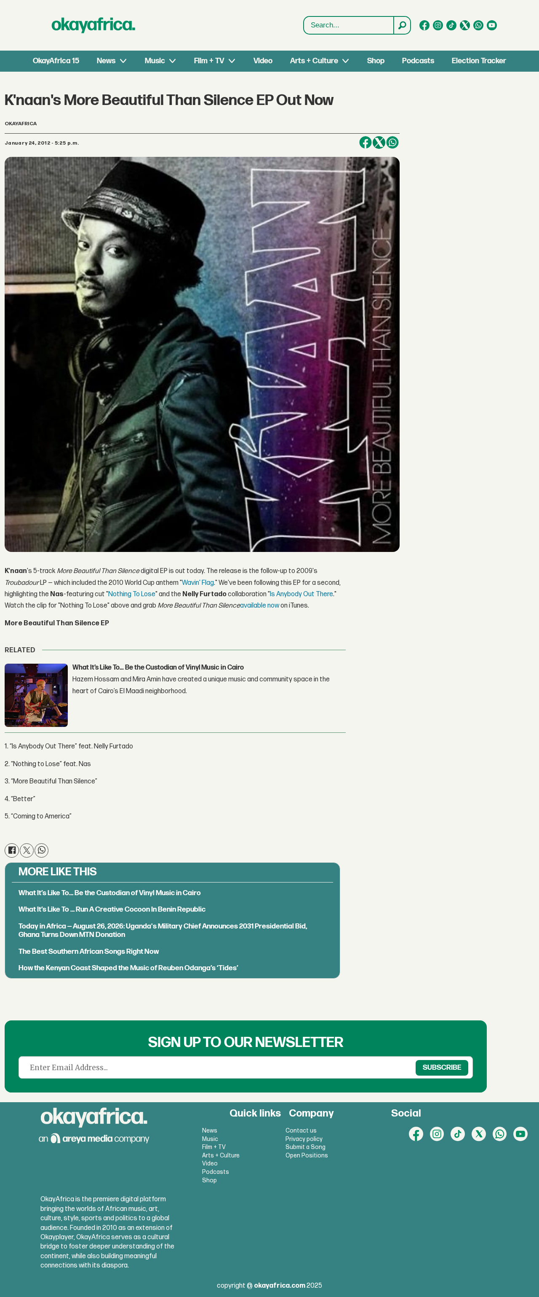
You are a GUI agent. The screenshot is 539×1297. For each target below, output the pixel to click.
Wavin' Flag (198, 583)
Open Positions (307, 1155)
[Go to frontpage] (93, 25)
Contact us (301, 1130)
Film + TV (209, 61)
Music (155, 61)
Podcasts (418, 61)
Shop (375, 61)
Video (262, 61)
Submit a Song (306, 1147)
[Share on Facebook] (365, 142)
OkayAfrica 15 (56, 61)
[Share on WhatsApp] (392, 142)
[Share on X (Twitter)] (379, 142)
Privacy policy (304, 1139)
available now (259, 606)
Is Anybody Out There (301, 594)
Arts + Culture (314, 61)
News (106, 61)
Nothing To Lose (131, 594)
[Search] (401, 25)
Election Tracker (479, 61)
